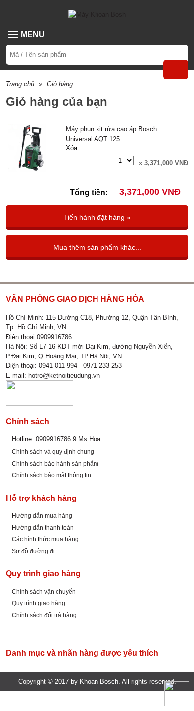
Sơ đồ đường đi (33, 551)
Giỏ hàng (60, 84)
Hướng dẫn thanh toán (43, 527)
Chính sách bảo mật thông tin (51, 475)
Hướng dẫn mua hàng (42, 515)
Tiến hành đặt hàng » (97, 217)
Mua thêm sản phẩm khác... (97, 247)
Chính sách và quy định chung (53, 451)
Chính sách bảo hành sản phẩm (55, 463)
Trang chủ (20, 84)
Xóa (71, 148)
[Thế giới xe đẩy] (97, 14)
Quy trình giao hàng (38, 603)
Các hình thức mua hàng (45, 539)
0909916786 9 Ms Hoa (68, 439)
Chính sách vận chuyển (44, 591)
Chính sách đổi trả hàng (44, 615)
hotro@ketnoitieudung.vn (64, 375)
